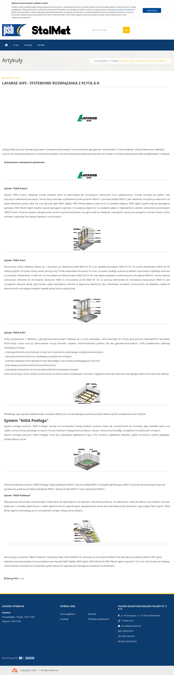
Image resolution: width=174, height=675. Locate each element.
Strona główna (101, 60)
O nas (16, 45)
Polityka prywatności (98, 619)
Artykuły (28, 45)
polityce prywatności (126, 9)
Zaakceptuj (152, 10)
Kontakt (41, 45)
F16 (38, 670)
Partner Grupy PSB (9, 658)
